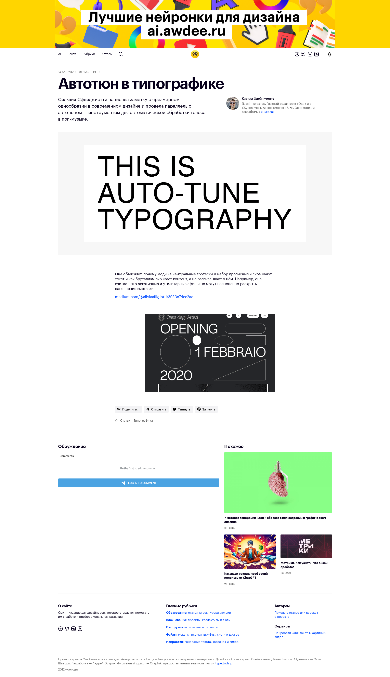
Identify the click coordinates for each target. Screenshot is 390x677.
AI (59, 54)
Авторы (107, 54)
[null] (128, 409)
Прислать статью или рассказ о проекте (296, 614)
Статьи (125, 420)
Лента (71, 54)
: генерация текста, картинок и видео (202, 642)
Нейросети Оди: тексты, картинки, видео (300, 635)
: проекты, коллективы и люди (198, 620)
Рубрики (89, 54)
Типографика (143, 420)
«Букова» (267, 111)
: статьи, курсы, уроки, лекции (198, 612)
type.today (223, 663)
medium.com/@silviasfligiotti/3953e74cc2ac (154, 297)
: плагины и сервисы (192, 627)
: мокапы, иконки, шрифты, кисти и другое (202, 634)
